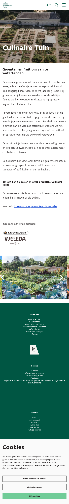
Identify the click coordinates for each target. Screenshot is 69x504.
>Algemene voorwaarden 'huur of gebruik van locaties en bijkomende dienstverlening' (34, 381)
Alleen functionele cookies (34, 478)
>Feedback (34, 378)
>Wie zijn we (34, 329)
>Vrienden (34, 425)
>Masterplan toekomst (34, 324)
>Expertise (34, 427)
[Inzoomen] (4, 297)
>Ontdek (34, 370)
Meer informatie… (21, 468)
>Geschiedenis (34, 321)
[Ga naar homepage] (7, 5)
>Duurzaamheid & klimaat (34, 326)
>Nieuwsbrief (34, 420)
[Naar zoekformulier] (56, 4)
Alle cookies (34, 496)
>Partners (34, 422)
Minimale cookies (34, 487)
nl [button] (47, 5)
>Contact (34, 334)
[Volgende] (61, 277)
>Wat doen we (34, 319)
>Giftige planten (34, 430)
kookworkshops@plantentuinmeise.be (35, 206)
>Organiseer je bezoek (34, 373)
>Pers (34, 417)
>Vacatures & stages (34, 331)
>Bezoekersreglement (35, 375)
